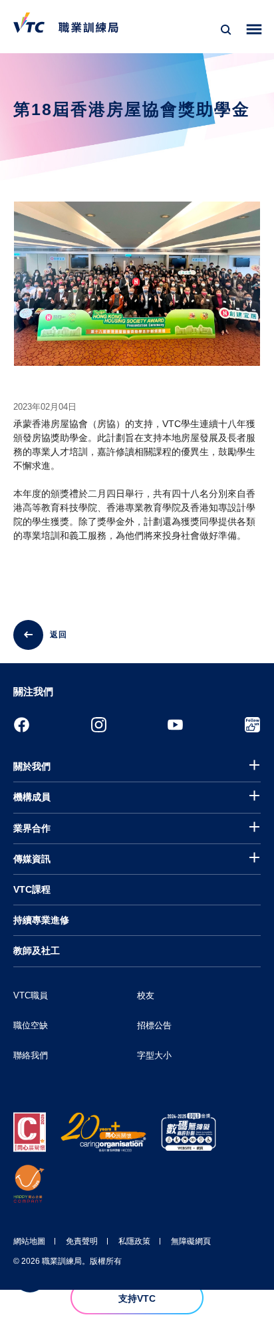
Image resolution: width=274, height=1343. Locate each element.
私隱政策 (134, 1241)
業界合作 (32, 828)
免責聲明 (82, 1241)
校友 (145, 995)
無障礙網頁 (191, 1241)
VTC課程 (32, 889)
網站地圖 (29, 1241)
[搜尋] (226, 30)
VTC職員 (30, 995)
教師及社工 (36, 950)
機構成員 (32, 797)
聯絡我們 (30, 1055)
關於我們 (32, 766)
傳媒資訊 (32, 858)
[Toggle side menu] (254, 30)
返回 (58, 634)
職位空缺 (30, 1025)
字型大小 (154, 1055)
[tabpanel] (137, 295)
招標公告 (154, 1025)
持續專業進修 (41, 920)
